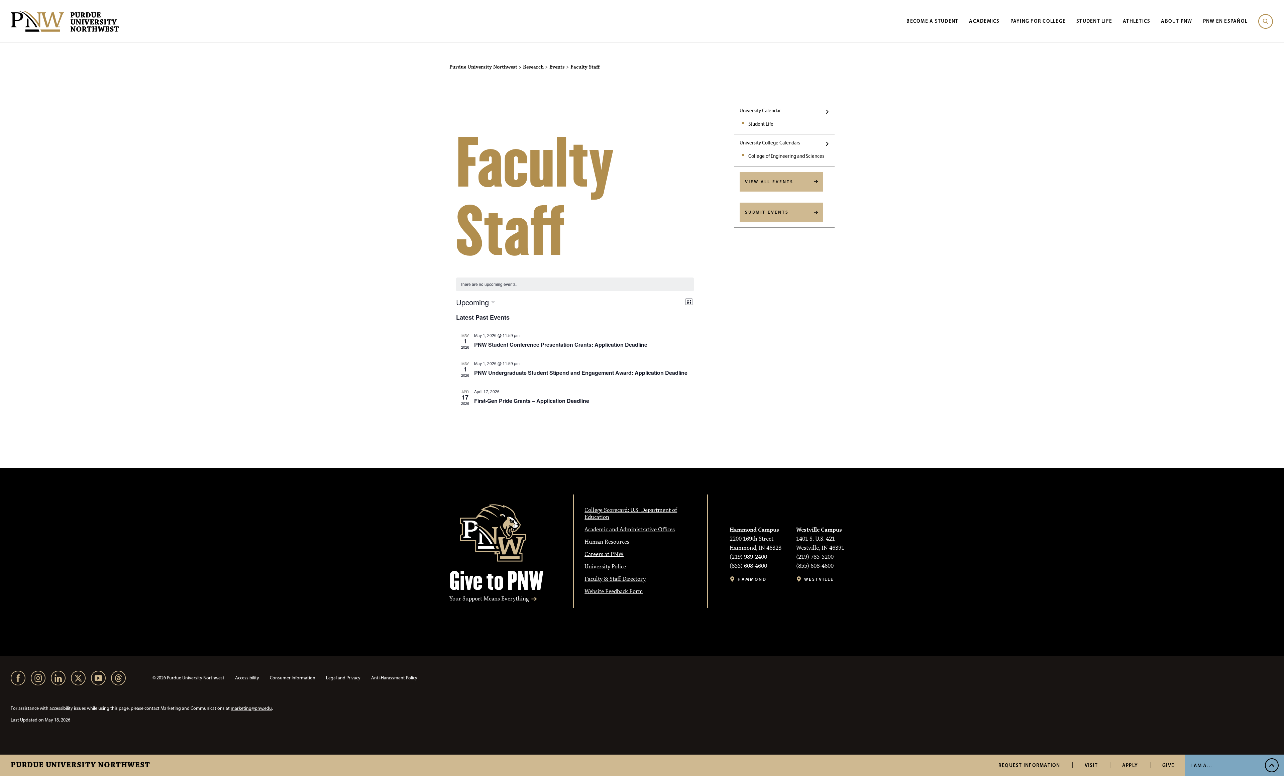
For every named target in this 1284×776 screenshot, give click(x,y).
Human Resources (606, 542)
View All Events (769, 181)
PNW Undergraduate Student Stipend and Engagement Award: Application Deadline (580, 372)
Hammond (752, 579)
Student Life (1094, 21)
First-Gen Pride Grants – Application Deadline (531, 401)
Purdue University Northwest (80, 765)
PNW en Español (1225, 21)
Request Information (1029, 765)
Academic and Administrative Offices (629, 529)
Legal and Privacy (343, 678)
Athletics (1136, 21)
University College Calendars (770, 143)
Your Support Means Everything (489, 598)
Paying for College (1038, 21)
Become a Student (932, 21)
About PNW (1176, 21)
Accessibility (247, 678)
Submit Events (767, 212)
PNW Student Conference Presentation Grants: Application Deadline (560, 344)
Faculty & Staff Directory (615, 579)
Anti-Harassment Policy (394, 678)
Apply (1130, 765)
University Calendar (760, 111)
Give (1168, 765)
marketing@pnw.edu (251, 708)
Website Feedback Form (613, 591)
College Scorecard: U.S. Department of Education (630, 514)
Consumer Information (292, 678)
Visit (1091, 765)
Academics (984, 21)
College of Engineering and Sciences (786, 156)
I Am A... (1201, 765)
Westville (819, 579)
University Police (605, 566)
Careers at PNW (604, 554)
